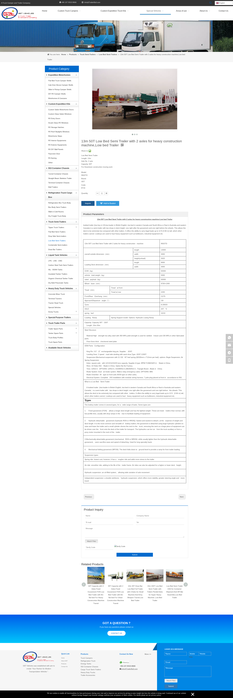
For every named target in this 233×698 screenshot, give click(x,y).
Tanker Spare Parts (55, 333)
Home (63, 658)
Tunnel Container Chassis (58, 174)
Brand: (83, 179)
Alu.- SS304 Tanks (55, 270)
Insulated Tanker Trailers (57, 274)
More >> (148, 654)
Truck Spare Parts (55, 342)
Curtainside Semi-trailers (57, 245)
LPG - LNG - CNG (55, 261)
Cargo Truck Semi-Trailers (91, 669)
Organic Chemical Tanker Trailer (60, 278)
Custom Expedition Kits (59, 104)
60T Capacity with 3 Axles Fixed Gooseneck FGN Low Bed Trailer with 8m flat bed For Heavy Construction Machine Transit (95, 594)
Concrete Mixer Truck (56, 294)
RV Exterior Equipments (57, 145)
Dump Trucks (53, 312)
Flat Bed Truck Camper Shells (59, 81)
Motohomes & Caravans (57, 98)
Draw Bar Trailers (55, 249)
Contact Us (64, 666)
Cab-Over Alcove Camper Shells (60, 85)
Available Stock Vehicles (59, 348)
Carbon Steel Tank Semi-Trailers (60, 265)
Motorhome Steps (55, 136)
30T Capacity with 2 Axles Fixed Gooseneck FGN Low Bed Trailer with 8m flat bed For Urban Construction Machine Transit (115, 594)
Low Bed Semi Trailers (57, 241)
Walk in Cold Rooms (56, 212)
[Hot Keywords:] (210, 3)
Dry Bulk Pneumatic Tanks (58, 283)
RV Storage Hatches (56, 127)
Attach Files (91, 541)
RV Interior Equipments (57, 140)
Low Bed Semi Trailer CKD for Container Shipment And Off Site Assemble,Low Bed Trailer (174, 591)
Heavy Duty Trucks (88, 672)
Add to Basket (110, 203)
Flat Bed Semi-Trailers (56, 232)
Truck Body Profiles (55, 338)
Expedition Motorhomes (59, 75)
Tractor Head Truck (55, 303)
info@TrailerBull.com (130, 669)
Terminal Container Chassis (58, 183)
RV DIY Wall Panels (55, 149)
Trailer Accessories (88, 675)
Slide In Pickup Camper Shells (59, 89)
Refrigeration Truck (88, 661)
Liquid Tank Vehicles (57, 255)
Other (50, 163)
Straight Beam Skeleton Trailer (60, 178)
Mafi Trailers (53, 187)
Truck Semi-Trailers (57, 222)
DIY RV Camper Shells (57, 94)
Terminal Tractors (55, 299)
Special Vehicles (54, 307)
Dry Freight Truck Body (57, 216)
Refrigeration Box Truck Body (59, 203)
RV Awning (52, 158)
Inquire (88, 203)
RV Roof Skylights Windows (58, 132)
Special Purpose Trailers (59, 317)
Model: (84, 172)
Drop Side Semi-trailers (57, 236)
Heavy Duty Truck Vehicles (60, 288)
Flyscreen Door (54, 154)
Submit (134, 555)
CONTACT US (116, 633)
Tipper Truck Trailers (56, 227)
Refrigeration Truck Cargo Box (60, 195)
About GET (64, 661)
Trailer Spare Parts (55, 329)
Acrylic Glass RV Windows (58, 123)
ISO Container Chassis (58, 168)
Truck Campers (86, 658)
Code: (83, 185)
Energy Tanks (86, 664)
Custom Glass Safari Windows (59, 114)
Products (63, 663)
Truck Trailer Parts (56, 323)
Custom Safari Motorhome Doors (61, 110)
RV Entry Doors (54, 118)
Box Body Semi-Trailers (57, 207)
